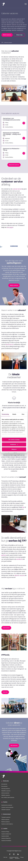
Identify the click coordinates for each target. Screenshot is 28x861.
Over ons (5, 857)
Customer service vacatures (7, 807)
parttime (3, 555)
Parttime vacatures (5, 821)
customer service (16, 189)
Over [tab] (23, 414)
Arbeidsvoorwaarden (13, 857)
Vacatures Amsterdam (6, 840)
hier (23, 507)
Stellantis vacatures (5, 795)
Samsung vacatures (5, 788)
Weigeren (14, 449)
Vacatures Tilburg (5, 831)
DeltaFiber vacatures (5, 790)
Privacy (21, 857)
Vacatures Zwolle (5, 836)
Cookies (11, 858)
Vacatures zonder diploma (7, 824)
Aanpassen (13, 444)
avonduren (19, 559)
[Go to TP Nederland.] (2, 42)
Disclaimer (17, 858)
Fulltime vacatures (5, 819)
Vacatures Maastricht (6, 838)
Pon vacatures (4, 786)
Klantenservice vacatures (6, 805)
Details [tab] (14, 414)
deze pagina (10, 227)
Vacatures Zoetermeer (6, 833)
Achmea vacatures (5, 793)
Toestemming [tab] (5, 414)
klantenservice (9, 344)
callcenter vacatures (19, 575)
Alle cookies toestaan (14, 439)
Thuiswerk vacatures (5, 817)
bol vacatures (4, 784)
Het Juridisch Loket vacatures (7, 797)
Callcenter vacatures (5, 809)
